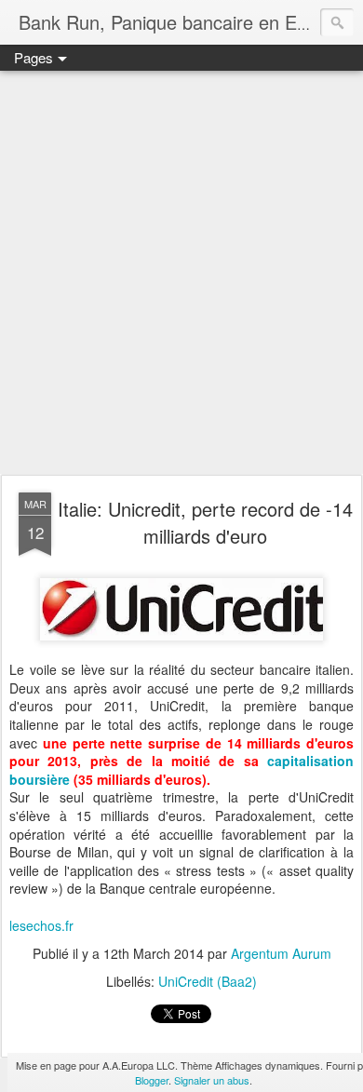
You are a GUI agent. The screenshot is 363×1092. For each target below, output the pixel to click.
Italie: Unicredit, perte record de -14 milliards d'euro (205, 522)
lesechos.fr (41, 925)
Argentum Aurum (281, 953)
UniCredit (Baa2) (207, 981)
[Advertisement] (181, 273)
